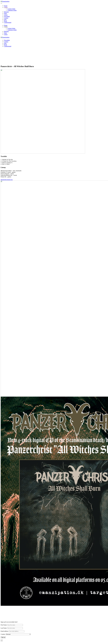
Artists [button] (6, 27)
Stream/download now (7, 179)
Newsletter (7, 16)
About (5, 15)
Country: (3, 634)
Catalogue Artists (12, 10)
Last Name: (4, 628)
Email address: (5, 631)
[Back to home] (5, 1)
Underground (7, 22)
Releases (6, 12)
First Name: (4, 625)
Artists (6, 7)
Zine (5, 19)
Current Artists (11, 9)
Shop (5, 13)
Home (5, 5)
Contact (6, 18)
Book (5, 21)
